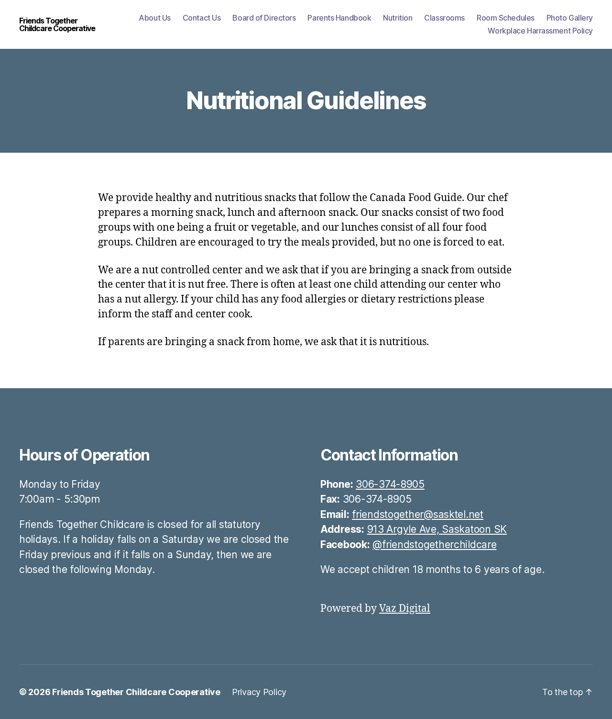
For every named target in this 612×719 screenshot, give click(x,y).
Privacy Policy (259, 692)
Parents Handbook (339, 17)
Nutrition (397, 17)
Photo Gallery (569, 17)
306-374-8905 (390, 484)
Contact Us (202, 17)
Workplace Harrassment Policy (540, 30)
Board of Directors (263, 17)
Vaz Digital (404, 608)
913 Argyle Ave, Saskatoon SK (437, 529)
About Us (154, 17)
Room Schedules (506, 17)
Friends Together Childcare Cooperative (57, 24)
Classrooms (444, 17)
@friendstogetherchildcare (434, 544)
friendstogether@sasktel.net (417, 514)
